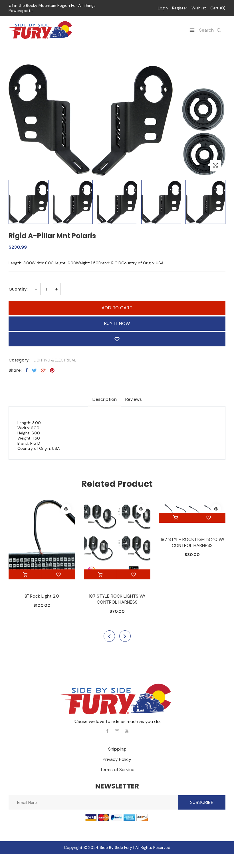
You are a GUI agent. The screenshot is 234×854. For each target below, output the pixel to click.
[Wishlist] (58, 574)
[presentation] (109, 636)
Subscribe (202, 802)
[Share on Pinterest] (52, 370)
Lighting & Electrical (55, 360)
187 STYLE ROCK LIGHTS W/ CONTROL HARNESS (117, 599)
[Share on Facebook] (27, 370)
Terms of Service (117, 770)
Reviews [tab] (133, 399)
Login (163, 8)
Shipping (117, 749)
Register (179, 8)
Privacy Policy (117, 759)
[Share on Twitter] (34, 370)
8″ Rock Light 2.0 (42, 596)
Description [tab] (104, 399)
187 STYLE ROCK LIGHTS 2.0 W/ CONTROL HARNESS (192, 542)
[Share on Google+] (43, 370)
